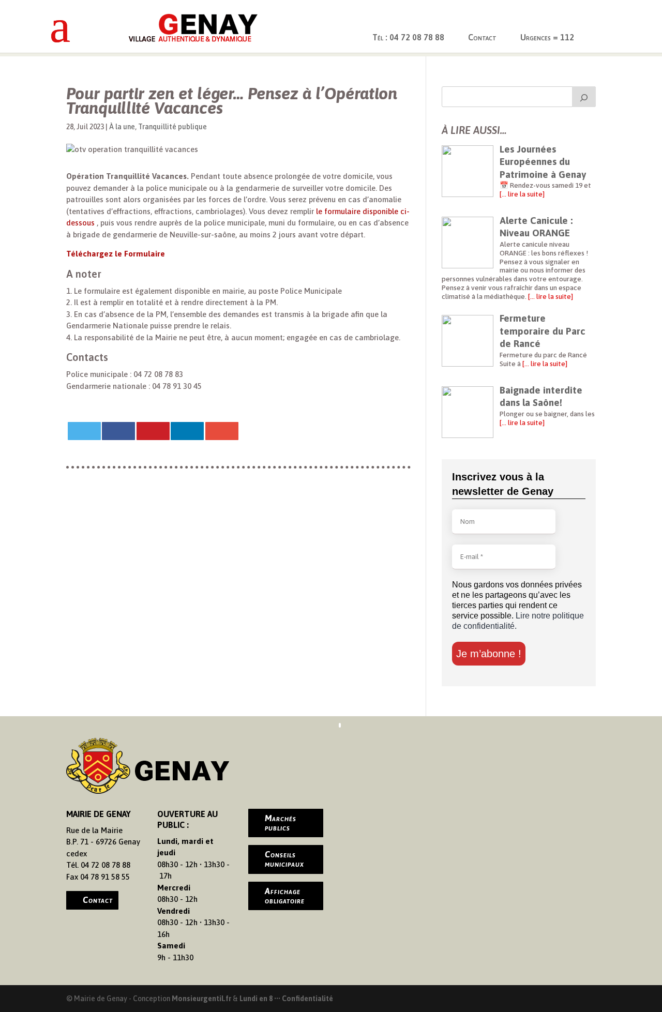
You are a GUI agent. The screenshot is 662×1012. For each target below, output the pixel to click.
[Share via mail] (221, 431)
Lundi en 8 (256, 998)
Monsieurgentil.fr (202, 998)
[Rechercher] (584, 96)
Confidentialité (307, 998)
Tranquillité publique (172, 127)
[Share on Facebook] (118, 431)
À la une (122, 127)
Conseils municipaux (284, 859)
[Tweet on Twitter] (84, 431)
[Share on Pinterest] (153, 431)
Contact (482, 37)
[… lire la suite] (522, 194)
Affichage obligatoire (285, 895)
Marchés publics (280, 822)
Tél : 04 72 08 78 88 (408, 37)
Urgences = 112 (547, 37)
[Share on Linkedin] (187, 431)
